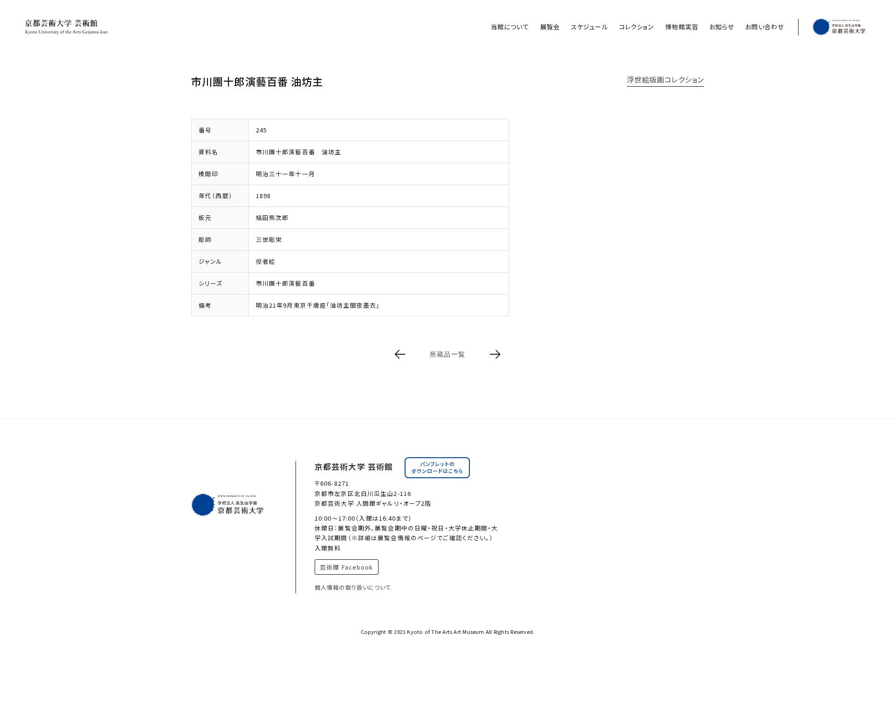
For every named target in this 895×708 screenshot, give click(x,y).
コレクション (636, 26)
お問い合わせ (764, 26)
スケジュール (589, 26)
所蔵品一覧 (447, 354)
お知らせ (721, 26)
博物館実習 (681, 26)
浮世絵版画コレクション (665, 79)
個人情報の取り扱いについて (353, 587)
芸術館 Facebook (346, 567)
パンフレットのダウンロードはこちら (437, 467)
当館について (510, 26)
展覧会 (550, 26)
